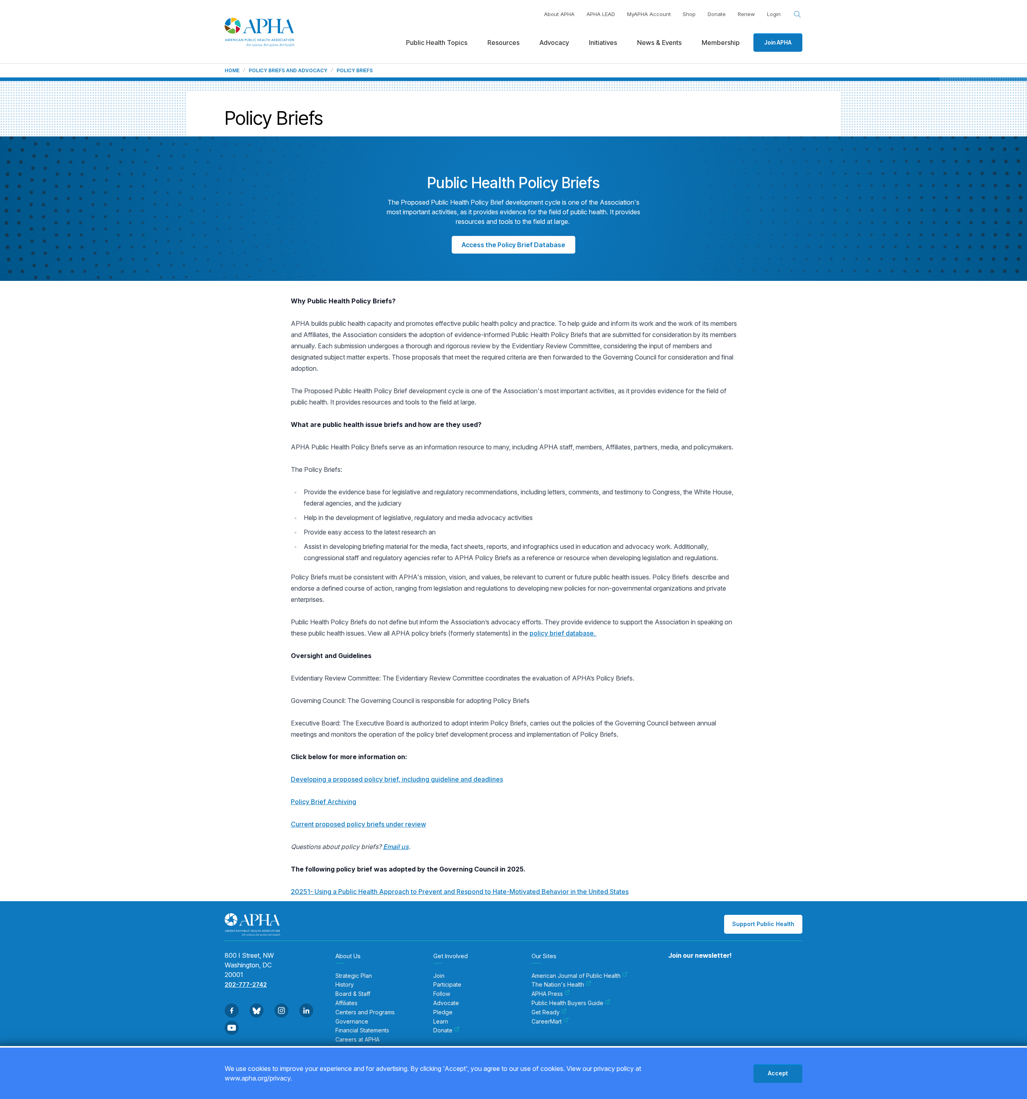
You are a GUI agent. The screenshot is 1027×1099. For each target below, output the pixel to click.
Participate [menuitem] (447, 984)
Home (232, 70)
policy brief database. (563, 633)
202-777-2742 (246, 984)
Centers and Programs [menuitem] (365, 1012)
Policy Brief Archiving (323, 802)
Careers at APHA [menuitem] (357, 1039)
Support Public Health (763, 923)
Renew (746, 14)
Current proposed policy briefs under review (358, 824)
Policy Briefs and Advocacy (288, 70)
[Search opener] (797, 14)
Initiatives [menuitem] (603, 43)
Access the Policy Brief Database (513, 245)
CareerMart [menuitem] (547, 1021)
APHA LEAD (601, 14)
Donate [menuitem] (443, 1030)
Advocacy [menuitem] (554, 43)
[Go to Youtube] (232, 1028)
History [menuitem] (344, 984)
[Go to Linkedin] (306, 1011)
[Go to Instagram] (281, 1011)
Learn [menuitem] (440, 1021)
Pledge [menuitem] (443, 1012)
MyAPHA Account (649, 14)
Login (774, 14)
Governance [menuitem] (351, 1021)
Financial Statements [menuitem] (362, 1030)
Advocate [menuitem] (446, 1003)
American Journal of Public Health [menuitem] (576, 976)
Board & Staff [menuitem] (352, 994)
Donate (717, 14)
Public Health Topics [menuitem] (436, 43)
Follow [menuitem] (441, 994)
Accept (778, 1073)
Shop (689, 14)
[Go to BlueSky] (257, 1011)
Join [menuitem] (438, 976)
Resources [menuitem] (503, 43)
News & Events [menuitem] (659, 43)
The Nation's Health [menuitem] (558, 984)
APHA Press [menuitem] (547, 994)
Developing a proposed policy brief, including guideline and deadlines (397, 779)
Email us (396, 847)
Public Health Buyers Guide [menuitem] (567, 1003)
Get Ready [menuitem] (546, 1012)
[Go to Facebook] (232, 1011)
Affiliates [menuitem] (346, 1003)
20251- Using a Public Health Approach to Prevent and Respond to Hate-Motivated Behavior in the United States (460, 892)
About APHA (559, 14)
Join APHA (778, 42)
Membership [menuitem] (721, 43)
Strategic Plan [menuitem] (353, 976)
